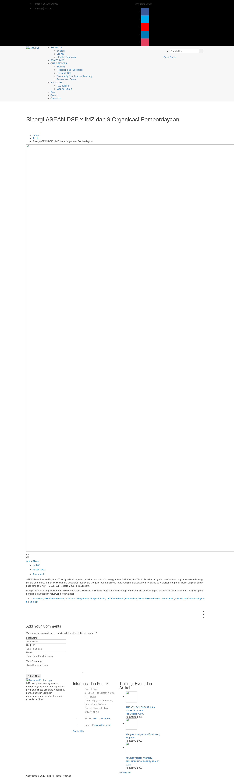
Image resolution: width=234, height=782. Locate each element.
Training (61, 66)
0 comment (38, 574)
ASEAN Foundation (54, 598)
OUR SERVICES (58, 63)
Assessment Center (67, 79)
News (36, 561)
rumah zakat (168, 598)
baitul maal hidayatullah (77, 598)
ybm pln (34, 601)
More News (125, 772)
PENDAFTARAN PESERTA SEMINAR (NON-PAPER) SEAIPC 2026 (143, 761)
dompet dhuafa (97, 598)
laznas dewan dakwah (149, 598)
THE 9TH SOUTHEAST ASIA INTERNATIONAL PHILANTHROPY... (140, 710)
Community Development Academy (74, 76)
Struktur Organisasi (66, 57)
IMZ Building (63, 85)
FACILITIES (56, 82)
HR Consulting (64, 72)
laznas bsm (131, 598)
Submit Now (34, 676)
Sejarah (61, 50)
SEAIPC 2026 (57, 60)
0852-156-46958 (101, 718)
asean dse (37, 598)
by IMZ (36, 565)
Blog (52, 92)
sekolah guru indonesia (187, 598)
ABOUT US (56, 47)
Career (53, 95)
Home (36, 134)
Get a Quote (169, 57)
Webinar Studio (64, 88)
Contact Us (56, 98)
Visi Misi (61, 53)
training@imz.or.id (101, 724)
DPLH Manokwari (115, 598)
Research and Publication (70, 69)
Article (36, 138)
